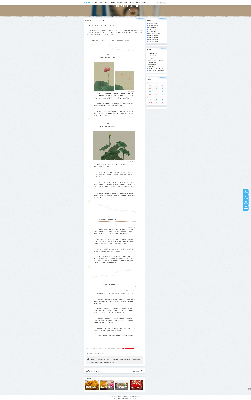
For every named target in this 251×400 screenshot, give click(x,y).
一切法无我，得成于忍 (152, 31)
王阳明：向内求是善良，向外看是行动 (156, 60)
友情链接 (131, 398)
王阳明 (162, 83)
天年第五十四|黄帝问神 (153, 37)
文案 (162, 97)
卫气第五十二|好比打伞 (153, 25)
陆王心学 (102, 20)
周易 (150, 85)
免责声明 (135, 398)
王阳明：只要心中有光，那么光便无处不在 (157, 70)
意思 (162, 94)
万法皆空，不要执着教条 (153, 29)
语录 (156, 102)
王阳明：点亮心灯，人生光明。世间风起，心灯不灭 (158, 66)
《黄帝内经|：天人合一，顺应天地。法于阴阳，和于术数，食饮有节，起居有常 (164, 68)
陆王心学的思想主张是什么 (153, 53)
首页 (93, 20)
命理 (156, 97)
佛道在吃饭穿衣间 (152, 27)
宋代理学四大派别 (152, 62)
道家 (156, 99)
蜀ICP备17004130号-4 (137, 396)
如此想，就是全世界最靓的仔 (154, 33)
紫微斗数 (150, 102)
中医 (162, 88)
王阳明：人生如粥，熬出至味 (125, 6)
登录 (165, 2)
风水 (156, 91)
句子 (162, 91)
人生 (156, 88)
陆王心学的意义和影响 (152, 64)
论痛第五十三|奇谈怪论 (153, 35)
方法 (150, 94)
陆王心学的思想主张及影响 (153, 59)
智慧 (162, 102)
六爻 (156, 85)
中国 (150, 88)
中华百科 (122, 398)
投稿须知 (126, 398)
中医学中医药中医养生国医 (89, 376)
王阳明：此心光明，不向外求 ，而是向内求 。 (157, 57)
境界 (106, 115)
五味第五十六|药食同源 (153, 41)
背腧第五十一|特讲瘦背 (153, 23)
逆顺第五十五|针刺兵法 (153, 39)
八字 (150, 83)
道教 (150, 97)
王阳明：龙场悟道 (152, 55)
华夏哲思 (97, 20)
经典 (150, 91)
